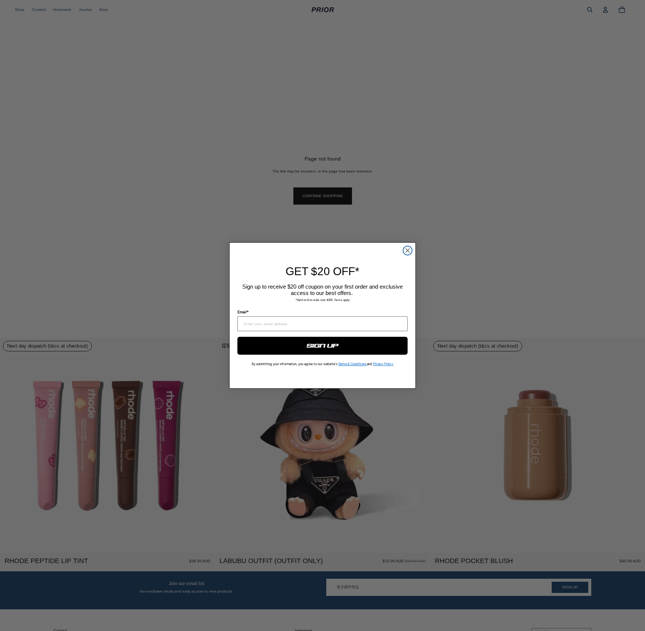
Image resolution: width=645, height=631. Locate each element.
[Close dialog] (407, 250)
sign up (323, 345)
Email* (243, 312)
